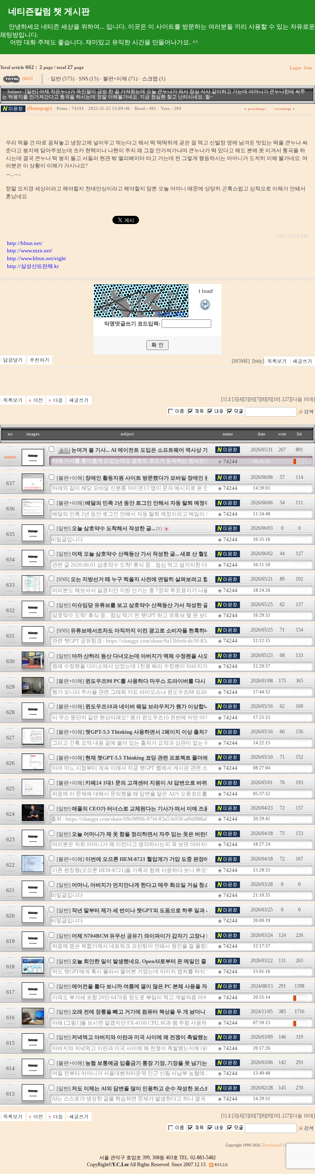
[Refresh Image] (205, 310)
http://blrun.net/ (25, 243)
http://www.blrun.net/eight (36, 258)
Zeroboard (272, 1145)
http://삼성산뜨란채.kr (33, 266)
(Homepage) (39, 108)
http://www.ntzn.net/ (29, 250)
